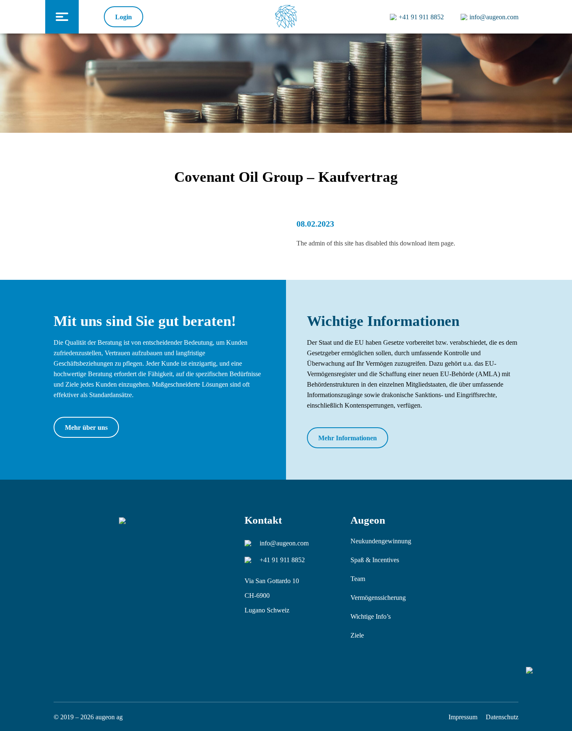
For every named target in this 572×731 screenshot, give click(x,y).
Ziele (357, 635)
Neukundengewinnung (380, 541)
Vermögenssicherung (378, 597)
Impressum (462, 717)
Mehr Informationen (347, 438)
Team (357, 578)
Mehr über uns (86, 427)
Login (123, 17)
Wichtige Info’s (370, 616)
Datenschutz (502, 717)
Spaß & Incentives (374, 559)
